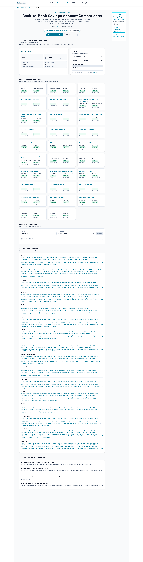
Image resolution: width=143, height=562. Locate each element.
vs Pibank (72, 262)
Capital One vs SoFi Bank (57, 129)
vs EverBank (47, 261)
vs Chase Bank (45, 259)
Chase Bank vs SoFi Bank (86, 198)
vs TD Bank (100, 262)
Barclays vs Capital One (86, 143)
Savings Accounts (63, 3)
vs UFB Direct (25, 264)
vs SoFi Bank (83, 262)
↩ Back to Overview (118, 19)
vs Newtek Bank (50, 262)
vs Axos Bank (40, 257)
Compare (99, 233)
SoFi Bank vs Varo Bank (57, 184)
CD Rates (75, 3)
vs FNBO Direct (63, 261)
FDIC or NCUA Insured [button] (73, 30)
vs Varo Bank (38, 264)
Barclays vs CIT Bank (85, 171)
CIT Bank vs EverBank (85, 184)
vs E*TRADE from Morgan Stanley (29, 261)
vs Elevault (40, 261)
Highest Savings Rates (79, 56)
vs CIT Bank (58, 259)
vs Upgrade (31, 264)
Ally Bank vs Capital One (86, 129)
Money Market (86, 3)
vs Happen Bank (94, 261)
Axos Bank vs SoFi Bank (86, 86)
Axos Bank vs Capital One (57, 211)
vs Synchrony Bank (92, 262)
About (106, 3)
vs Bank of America (49, 257)
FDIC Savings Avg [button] (26, 62)
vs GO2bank (80, 261)
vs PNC (77, 262)
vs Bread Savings (87, 257)
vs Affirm (23, 257)
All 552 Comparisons (71, 34)
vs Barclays (57, 257)
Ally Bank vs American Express (59, 143)
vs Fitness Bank (55, 261)
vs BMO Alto (79, 257)
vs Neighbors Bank (40, 262)
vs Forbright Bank (72, 261)
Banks (52, 3)
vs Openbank (58, 262)
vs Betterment (72, 257)
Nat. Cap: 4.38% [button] (31, 66)
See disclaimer (95, 72)
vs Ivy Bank (87, 261)
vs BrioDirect (95, 257)
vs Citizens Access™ (73, 259)
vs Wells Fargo (53, 264)
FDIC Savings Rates (118, 36)
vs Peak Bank (65, 262)
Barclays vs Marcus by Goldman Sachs (32, 86)
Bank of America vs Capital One (30, 198)
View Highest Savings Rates (55, 34)
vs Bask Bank (64, 257)
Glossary (115, 39)
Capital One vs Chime (27, 211)
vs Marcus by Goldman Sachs (28, 262)
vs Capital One (24, 259)
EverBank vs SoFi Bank (27, 143)
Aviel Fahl (56, 26)
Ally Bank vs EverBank (56, 114)
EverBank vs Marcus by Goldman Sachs (61, 171)
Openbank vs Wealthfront (28, 184)
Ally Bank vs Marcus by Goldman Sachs (90, 114)
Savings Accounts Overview (80, 60)
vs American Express (31, 257)
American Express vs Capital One (60, 99)
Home (17, 8)
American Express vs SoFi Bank (30, 99)
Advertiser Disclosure (66, 26)
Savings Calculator (78, 64)
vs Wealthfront (45, 264)
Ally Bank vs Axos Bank (57, 198)
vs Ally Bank (29, 270)
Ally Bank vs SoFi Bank (27, 129)
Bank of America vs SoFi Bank (59, 156)
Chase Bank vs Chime (85, 156)
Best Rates (116, 27)
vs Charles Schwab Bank (35, 259)
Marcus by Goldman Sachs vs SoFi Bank (61, 86)
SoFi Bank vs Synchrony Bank (29, 171)
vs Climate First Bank (84, 259)
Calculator (97, 3)
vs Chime (52, 259)
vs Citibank (64, 259)
